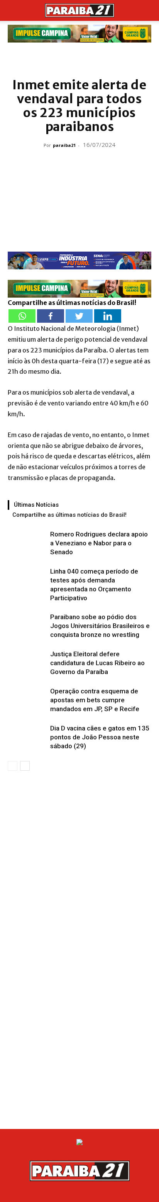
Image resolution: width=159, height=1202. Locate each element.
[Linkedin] (107, 316)
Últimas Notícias (36, 504)
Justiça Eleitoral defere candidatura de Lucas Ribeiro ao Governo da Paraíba (97, 663)
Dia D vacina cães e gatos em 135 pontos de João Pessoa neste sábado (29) (99, 737)
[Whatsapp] (22, 316)
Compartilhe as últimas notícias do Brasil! (69, 514)
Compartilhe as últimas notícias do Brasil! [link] (72, 302)
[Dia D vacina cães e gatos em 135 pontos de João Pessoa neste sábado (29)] (27, 737)
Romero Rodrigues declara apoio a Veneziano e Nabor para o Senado (99, 543)
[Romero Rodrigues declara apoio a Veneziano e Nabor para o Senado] (27, 543)
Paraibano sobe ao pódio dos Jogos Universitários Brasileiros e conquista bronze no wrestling (100, 625)
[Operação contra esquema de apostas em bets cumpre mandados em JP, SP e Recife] (27, 700)
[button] (13, 10)
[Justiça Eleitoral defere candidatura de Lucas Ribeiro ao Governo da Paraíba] (27, 663)
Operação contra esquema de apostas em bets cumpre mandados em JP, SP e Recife (94, 700)
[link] (79, 34)
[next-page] (25, 766)
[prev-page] (12, 766)
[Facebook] (50, 316)
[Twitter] (79, 316)
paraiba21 (64, 145)
